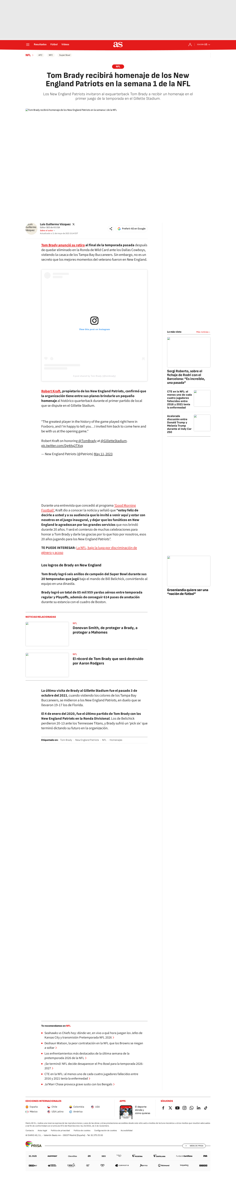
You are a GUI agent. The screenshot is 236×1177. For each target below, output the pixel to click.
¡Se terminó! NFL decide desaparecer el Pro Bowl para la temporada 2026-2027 (93, 1066)
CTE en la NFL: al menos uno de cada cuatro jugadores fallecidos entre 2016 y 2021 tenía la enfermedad (91, 1076)
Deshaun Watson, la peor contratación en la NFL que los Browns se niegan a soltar (93, 1045)
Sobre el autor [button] (46, 230)
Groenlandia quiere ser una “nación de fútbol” (187, 592)
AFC (40, 55)
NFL (28, 55)
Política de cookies (82, 1130)
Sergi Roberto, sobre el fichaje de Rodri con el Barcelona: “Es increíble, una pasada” (186, 377)
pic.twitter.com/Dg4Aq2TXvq (62, 445)
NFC (51, 55)
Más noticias (202, 332)
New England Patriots (87, 740)
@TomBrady (87, 440)
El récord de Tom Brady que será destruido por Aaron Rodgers (108, 661)
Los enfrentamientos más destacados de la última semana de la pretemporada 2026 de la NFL (86, 1055)
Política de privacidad (60, 1130)
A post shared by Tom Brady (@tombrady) (94, 376)
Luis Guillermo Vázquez (55, 224)
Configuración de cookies (105, 1130)
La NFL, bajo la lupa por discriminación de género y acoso (89, 550)
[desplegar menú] (28, 44)
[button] (111, 229)
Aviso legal (42, 1130)
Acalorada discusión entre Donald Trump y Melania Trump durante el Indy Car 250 (179, 424)
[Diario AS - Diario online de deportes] (118, 44)
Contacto (30, 1130)
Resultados (40, 44)
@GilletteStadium (114, 440)
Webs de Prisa (196, 1146)
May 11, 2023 (103, 454)
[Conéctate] (190, 44)
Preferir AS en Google (133, 228)
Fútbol (54, 44)
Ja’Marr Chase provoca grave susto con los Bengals (78, 1084)
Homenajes (116, 740)
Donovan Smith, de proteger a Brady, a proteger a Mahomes (105, 630)
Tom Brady (66, 740)
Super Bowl (64, 55)
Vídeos (65, 44)
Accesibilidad (126, 1130)
